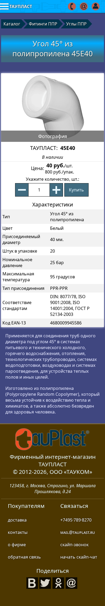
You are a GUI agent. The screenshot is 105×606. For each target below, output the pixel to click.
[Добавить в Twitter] (45, 582)
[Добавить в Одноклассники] (58, 582)
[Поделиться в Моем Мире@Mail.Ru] (72, 582)
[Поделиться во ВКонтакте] (32, 582)
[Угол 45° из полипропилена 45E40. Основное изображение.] (52, 107)
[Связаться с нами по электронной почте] (84, 6)
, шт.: (52, 179)
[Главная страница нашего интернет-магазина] (52, 439)
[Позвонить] (72, 6)
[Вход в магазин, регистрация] (96, 6)
